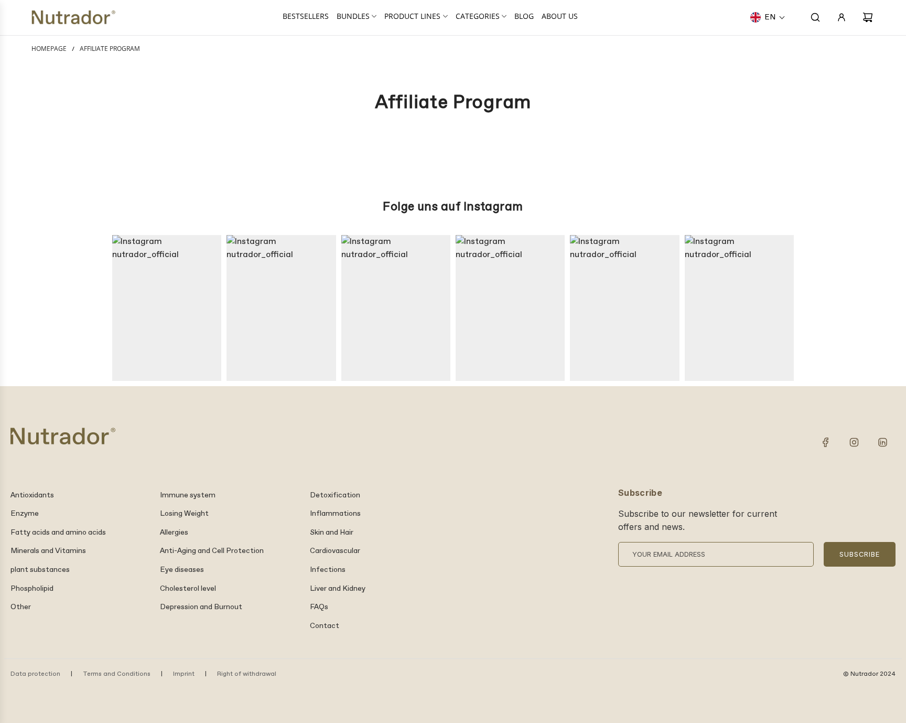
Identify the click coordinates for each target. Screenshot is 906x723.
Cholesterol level (188, 588)
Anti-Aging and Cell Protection (212, 551)
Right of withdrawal (246, 674)
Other (20, 607)
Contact (324, 626)
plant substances (40, 570)
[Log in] (841, 17)
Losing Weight (184, 513)
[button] (768, 17)
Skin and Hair (331, 532)
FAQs (319, 607)
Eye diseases (182, 570)
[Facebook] (826, 442)
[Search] (815, 17)
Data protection (35, 674)
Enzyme (24, 513)
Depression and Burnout (201, 607)
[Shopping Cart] (868, 17)
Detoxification (335, 495)
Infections (328, 570)
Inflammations (335, 513)
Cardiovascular (335, 551)
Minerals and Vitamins (48, 551)
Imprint (184, 674)
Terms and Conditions (116, 674)
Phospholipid (31, 588)
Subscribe (859, 554)
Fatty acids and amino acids (58, 532)
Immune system (187, 495)
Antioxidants (32, 495)
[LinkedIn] (882, 442)
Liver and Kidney (337, 588)
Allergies (174, 532)
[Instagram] (854, 442)
